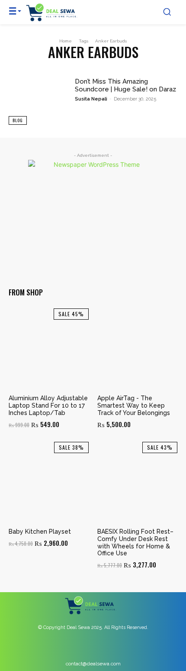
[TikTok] (112, 648)
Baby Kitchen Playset (40, 531)
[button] (167, 11)
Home (65, 41)
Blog (18, 120)
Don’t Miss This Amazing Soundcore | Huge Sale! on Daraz (125, 85)
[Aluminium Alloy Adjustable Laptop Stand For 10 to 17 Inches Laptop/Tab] (49, 348)
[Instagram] (93, 648)
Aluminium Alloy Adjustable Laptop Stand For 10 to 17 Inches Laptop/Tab (48, 405)
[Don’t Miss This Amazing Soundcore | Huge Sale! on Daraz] (38, 101)
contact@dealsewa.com (93, 664)
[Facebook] (73, 648)
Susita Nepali (91, 99)
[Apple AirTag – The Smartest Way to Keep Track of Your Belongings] (137, 348)
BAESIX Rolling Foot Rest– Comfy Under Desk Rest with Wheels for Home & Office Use (135, 542)
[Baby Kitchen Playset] (49, 482)
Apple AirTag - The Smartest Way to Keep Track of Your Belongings (133, 405)
